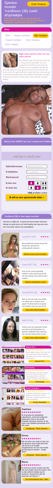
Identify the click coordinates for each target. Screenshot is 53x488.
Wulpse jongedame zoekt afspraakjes (35, 282)
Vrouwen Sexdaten (13, 40)
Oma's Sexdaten (33, 40)
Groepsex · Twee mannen (36, 455)
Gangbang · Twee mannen (36, 429)
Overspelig (39, 382)
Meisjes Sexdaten (22, 35)
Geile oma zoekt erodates (35, 338)
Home (7, 35)
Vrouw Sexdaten (39, 402)
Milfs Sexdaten (40, 35)
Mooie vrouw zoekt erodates (35, 254)
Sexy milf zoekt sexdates (35, 310)
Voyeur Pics (39, 361)
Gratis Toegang (38, 4)
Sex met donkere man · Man (36, 479)
